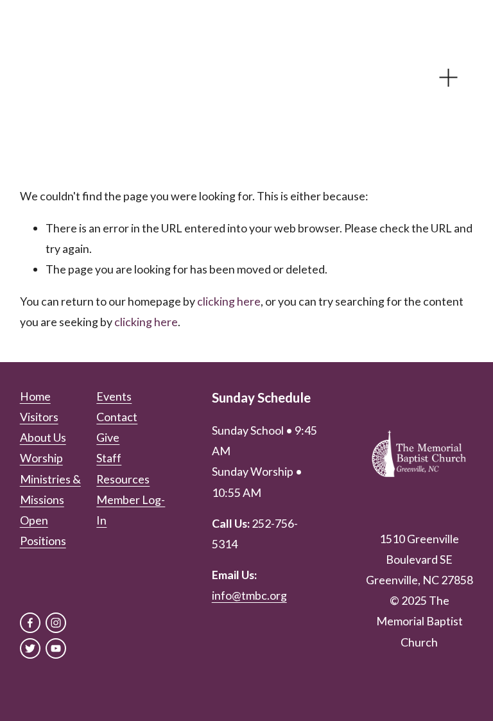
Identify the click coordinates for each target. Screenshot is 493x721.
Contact (116, 417)
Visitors (39, 417)
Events (114, 396)
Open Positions (43, 530)
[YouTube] (56, 648)
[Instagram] (56, 622)
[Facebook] (30, 622)
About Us (43, 437)
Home (35, 396)
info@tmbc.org (249, 595)
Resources (123, 479)
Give (107, 437)
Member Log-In (130, 509)
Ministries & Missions (50, 489)
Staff (108, 458)
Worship (41, 458)
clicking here (229, 301)
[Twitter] (30, 648)
